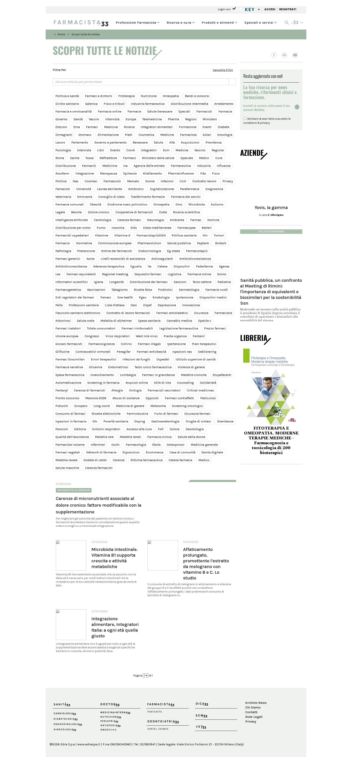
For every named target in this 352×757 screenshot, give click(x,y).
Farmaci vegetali (67, 452)
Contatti (251, 712)
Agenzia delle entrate (149, 166)
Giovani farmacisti (68, 344)
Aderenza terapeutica (108, 266)
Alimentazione (108, 135)
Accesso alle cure (139, 429)
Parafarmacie (189, 189)
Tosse (89, 158)
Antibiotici (136, 189)
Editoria (80, 429)
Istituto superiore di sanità (196, 359)
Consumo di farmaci (70, 414)
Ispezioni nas (182, 352)
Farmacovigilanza (101, 344)
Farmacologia (136, 444)
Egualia (136, 266)
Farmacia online (109, 111)
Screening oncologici (187, 406)
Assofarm (62, 173)
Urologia (135, 390)
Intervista (112, 119)
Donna (150, 181)
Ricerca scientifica (186, 212)
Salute (158, 142)
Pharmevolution (149, 243)
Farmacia (225, 111)
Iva (125, 166)
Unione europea (66, 336)
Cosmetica (146, 135)
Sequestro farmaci (148, 274)
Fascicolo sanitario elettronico (77, 313)
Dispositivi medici (213, 297)
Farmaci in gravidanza (158, 375)
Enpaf (147, 305)
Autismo (217, 204)
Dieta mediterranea (157, 228)
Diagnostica (214, 189)
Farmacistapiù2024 (151, 235)
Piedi (128, 135)
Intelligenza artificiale (71, 220)
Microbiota (196, 204)
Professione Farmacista (136, 22)
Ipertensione (176, 344)
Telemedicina (152, 119)
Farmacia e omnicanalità (73, 111)
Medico (203, 460)
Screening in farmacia (103, 383)
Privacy (227, 181)
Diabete (223, 127)
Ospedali (162, 359)
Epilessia (130, 173)
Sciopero (80, 406)
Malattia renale (66, 460)
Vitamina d (122, 235)
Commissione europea (114, 243)
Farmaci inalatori (68, 328)
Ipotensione (184, 297)
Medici (204, 158)
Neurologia (155, 220)
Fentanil (199, 336)
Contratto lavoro (204, 181)
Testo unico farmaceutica (153, 367)
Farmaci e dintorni (98, 96)
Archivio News (256, 703)
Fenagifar (124, 352)
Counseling (185, 383)
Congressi (92, 336)
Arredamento (223, 104)
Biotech (220, 243)
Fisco (216, 173)
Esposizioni (131, 452)
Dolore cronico (98, 212)
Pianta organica (175, 336)
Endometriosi (118, 367)
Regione (218, 150)
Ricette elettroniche (106, 414)
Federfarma (204, 266)
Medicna (182, 150)
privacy (265, 123)
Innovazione (191, 305)
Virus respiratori (118, 336)
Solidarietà (208, 383)
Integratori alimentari (157, 127)
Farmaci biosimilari (70, 359)
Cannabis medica (179, 321)
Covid (130, 150)
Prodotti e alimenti (218, 22)
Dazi (134, 305)
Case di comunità (182, 452)
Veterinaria (63, 197)
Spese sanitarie (149, 321)
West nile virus (147, 336)
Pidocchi (61, 406)
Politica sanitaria (184, 235)
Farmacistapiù (197, 251)
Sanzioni (180, 282)
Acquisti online (136, 383)
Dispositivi (182, 266)
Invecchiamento (102, 375)
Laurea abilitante (109, 189)
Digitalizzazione (162, 189)
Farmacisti (204, 111)
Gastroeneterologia (165, 421)
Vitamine (101, 235)
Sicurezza (201, 313)
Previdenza (214, 142)
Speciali (184, 111)
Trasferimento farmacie (148, 197)
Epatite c (204, 321)
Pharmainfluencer (181, 173)
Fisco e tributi (114, 104)
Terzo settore (201, 282)
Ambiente (177, 220)
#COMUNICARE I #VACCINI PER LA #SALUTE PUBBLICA (272, 441)
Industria (204, 166)
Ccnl (183, 181)
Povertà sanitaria (115, 421)
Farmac (195, 220)
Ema (76, 127)
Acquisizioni (190, 142)
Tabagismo (119, 290)
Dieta (163, 212)
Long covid (102, 406)
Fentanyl (61, 390)
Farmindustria (137, 414)
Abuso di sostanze (126, 398)
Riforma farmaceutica (147, 460)
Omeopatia (171, 96)
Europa (130, 119)
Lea (57, 274)
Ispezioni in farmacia (70, 421)
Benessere (140, 142)
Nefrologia (63, 251)
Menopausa (108, 173)
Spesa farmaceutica (69, 375)
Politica (61, 181)
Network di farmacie (101, 452)
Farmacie (134, 111)
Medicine (167, 135)
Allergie (117, 390)
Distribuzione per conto (73, 228)
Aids (133, 228)
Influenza (223, 166)
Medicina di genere (130, 406)
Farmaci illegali (149, 344)
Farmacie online (199, 274)
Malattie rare (104, 437)
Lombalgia (128, 375)
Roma (59, 158)
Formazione (187, 127)
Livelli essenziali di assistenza (123, 259)
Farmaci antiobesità (151, 352)
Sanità (78, 119)
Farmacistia (223, 313)
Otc (94, 421)
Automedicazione (68, 383)
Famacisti (62, 189)
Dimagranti (63, 135)
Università (83, 189)
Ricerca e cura (179, 22)
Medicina (111, 127)
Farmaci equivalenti (81, 274)
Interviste (84, 150)
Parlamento (79, 142)
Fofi (161, 429)
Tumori (219, 235)
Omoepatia (161, 204)
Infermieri (98, 444)
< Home (59, 34)
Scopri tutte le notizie (86, 34)
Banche (76, 212)
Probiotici (165, 290)
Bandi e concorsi (197, 96)
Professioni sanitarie (84, 305)
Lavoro (60, 142)
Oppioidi (152, 398)
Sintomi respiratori (106, 429)
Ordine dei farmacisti (116, 251)
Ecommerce (154, 452)
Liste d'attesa (114, 305)
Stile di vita (162, 383)
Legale (60, 212)
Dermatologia (189, 290)
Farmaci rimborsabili (137, 328)
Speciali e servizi (259, 22)
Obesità (95, 204)
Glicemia (95, 367)
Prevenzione (86, 251)
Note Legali (254, 717)
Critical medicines (200, 390)
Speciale (186, 158)
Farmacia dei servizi (186, 197)
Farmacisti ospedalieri (72, 235)
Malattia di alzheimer (116, 321)
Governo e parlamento (110, 142)
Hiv (205, 235)
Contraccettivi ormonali (93, 352)
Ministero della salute (158, 158)
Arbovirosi (63, 321)
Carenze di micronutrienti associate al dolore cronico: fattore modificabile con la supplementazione (98, 505)
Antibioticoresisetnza (195, 259)
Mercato (133, 181)
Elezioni (61, 127)
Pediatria (224, 282)
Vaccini (94, 119)
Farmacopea (186, 228)
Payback (203, 243)
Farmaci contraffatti (179, 398)
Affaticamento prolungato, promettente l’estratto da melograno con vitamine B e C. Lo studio (206, 564)
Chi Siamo (253, 707)
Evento (115, 150)
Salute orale (85, 321)
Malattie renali (130, 437)
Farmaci (92, 127)
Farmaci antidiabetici (172, 313)
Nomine (213, 220)
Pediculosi (208, 398)
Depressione (167, 305)
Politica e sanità (67, 96)
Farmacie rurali (216, 290)
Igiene (98, 282)
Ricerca (129, 127)
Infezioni (167, 181)
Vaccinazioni (96, 290)
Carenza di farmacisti (89, 390)
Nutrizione (149, 96)
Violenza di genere (191, 367)
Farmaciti (89, 166)
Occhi (115, 444)
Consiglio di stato (111, 197)
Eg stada (173, 251)
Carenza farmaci (129, 220)
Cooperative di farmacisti (134, 212)
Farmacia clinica (159, 437)
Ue (149, 266)
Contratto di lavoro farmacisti (128, 313)
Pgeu (142, 297)
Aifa (172, 142)
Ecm (166, 150)
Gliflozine (62, 352)
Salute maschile (67, 468)
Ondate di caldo (95, 460)
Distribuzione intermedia (189, 104)
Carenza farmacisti (99, 468)
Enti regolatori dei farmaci (74, 297)
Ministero (210, 119)
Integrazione (84, 173)
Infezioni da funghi (136, 359)
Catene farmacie (180, 460)
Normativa (84, 243)
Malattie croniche (194, 375)
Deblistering (207, 352)
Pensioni (61, 429)
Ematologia (161, 297)
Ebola (156, 444)
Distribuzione (65, 166)
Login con (224, 9)
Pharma (173, 119)
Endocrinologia (149, 251)
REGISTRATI (287, 9)
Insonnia (118, 228)
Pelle (59, 305)
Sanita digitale (212, 452)
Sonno (221, 274)
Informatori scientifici (71, 282)
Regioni (191, 119)
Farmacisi (62, 243)
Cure (218, 158)
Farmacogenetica (68, 290)
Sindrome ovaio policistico (127, 204)
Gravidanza (225, 421)
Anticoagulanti (162, 259)
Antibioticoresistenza (71, 266)
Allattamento (152, 173)
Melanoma (158, 406)
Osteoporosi (176, 444)
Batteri (207, 228)
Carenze (118, 460)
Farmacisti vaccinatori (164, 390)
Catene (162, 266)
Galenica (91, 104)
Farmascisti (112, 181)
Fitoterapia (126, 96)
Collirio (126, 344)
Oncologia (224, 135)
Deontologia (195, 429)
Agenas (224, 266)
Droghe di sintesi (198, 421)
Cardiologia (102, 220)
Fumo (101, 228)
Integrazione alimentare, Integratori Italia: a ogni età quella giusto (115, 627)
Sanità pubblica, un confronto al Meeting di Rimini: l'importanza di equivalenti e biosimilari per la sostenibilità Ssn (271, 291)
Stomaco (84, 135)
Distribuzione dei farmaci (149, 282)
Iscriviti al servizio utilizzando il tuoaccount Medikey (266, 108)
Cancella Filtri (223, 70)
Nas (75, 181)
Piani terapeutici (204, 344)
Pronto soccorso (67, 398)
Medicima (109, 166)
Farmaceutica (181, 166)
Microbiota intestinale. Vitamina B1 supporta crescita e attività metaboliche (114, 558)
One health (125, 297)
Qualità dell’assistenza (72, 437)
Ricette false (143, 290)
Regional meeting (115, 274)
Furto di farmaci (166, 414)
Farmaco (129, 158)
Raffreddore (108, 158)
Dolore (174, 429)
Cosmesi (91, 181)
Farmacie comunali (69, 204)
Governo (61, 119)
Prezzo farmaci (215, 328)
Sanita (74, 158)
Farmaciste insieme (70, 444)
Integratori (149, 150)
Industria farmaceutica (148, 104)
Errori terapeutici (103, 359)
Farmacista (188, 135)
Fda (203, 173)
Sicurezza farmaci (197, 414)
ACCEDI (269, 9)
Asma (90, 259)
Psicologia (63, 150)
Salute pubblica (179, 243)
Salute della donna (191, 437)
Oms (179, 204)
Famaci (105, 297)
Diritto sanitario (67, 104)
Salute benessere (159, 111)
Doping (139, 421)
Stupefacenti (222, 375)
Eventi (207, 127)
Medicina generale (204, 444)
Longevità (116, 282)
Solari (207, 135)
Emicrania (84, 197)
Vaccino (200, 150)
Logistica (174, 274)
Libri (100, 150)
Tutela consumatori (101, 328)
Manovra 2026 (95, 398)
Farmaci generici (67, 259)
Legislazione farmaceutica (178, 328)
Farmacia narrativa (69, 367)
